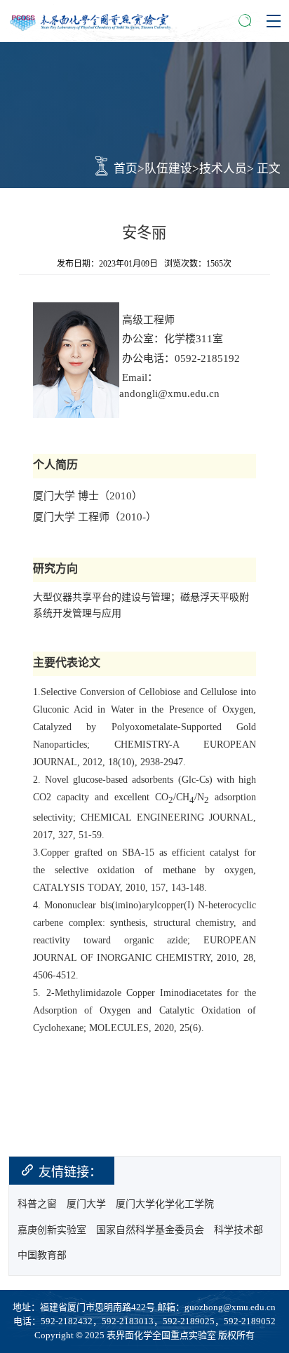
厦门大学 (86, 1204)
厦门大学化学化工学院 (165, 1204)
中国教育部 (42, 1255)
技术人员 (223, 168)
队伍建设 (168, 168)
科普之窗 (37, 1204)
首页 (125, 168)
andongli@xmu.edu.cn (169, 393)
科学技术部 (238, 1230)
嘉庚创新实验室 (52, 1230)
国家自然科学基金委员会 (150, 1230)
